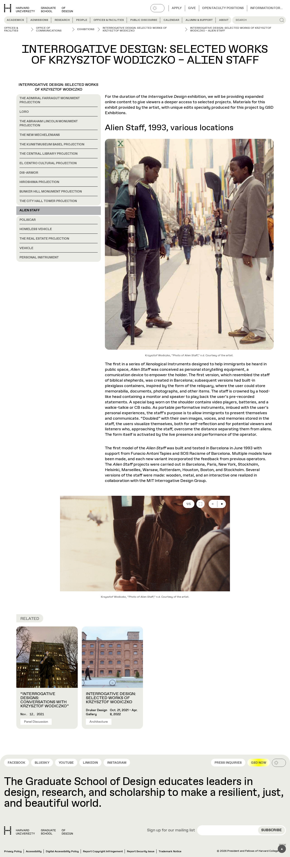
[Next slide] (222, 504)
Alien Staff (29, 210)
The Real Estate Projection (44, 239)
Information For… (266, 8)
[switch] (157, 8)
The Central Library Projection (48, 154)
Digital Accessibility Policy (62, 851)
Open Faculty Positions (223, 8)
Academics (15, 20)
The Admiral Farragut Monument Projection (49, 100)
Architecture (98, 722)
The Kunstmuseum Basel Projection (51, 144)
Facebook (16, 763)
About (224, 20)
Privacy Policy (13, 851)
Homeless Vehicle (35, 229)
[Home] (38, 830)
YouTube (66, 763)
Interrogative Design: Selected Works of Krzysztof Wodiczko (58, 87)
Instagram (116, 763)
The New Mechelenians (39, 135)
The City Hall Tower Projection (48, 201)
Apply (177, 8)
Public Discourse (143, 20)
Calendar (171, 20)
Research (62, 20)
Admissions (39, 20)
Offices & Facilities (109, 20)
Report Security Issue (141, 851)
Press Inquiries (228, 763)
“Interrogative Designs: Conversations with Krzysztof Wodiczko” (44, 700)
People (81, 20)
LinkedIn (90, 763)
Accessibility (34, 851)
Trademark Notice (170, 851)
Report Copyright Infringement (103, 851)
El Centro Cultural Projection (48, 163)
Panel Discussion (36, 722)
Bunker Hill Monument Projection (50, 192)
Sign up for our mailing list (171, 830)
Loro (24, 112)
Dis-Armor (28, 173)
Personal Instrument (39, 257)
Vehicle (26, 248)
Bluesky (42, 763)
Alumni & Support (199, 20)
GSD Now (258, 763)
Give (192, 8)
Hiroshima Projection (39, 182)
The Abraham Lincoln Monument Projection (48, 123)
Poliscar (27, 220)
